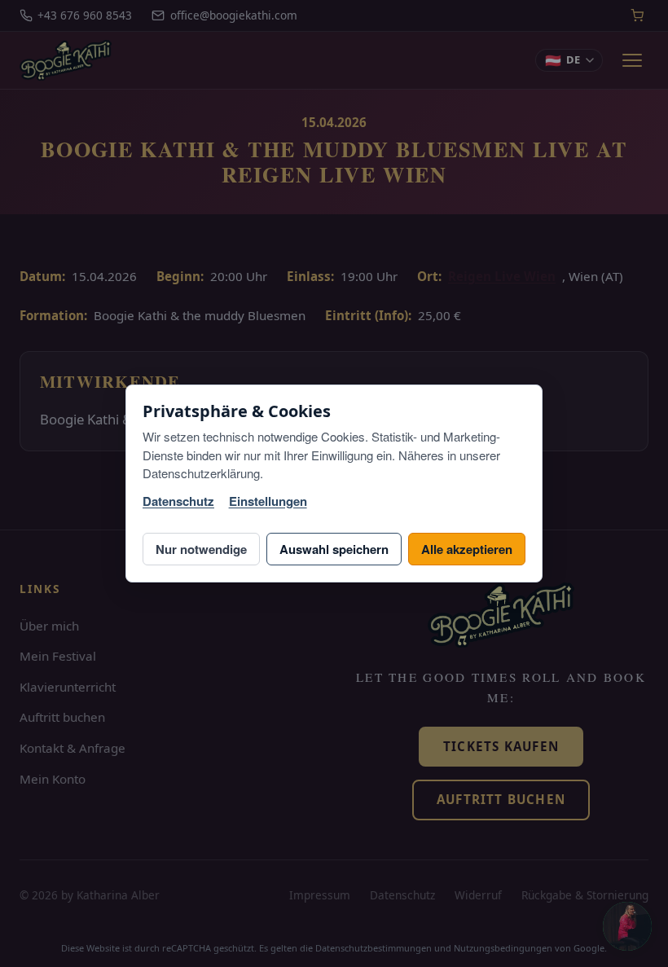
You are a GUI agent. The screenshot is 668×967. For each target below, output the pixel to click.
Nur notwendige (201, 549)
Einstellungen (268, 501)
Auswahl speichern (334, 549)
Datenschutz (178, 501)
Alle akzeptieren (466, 549)
